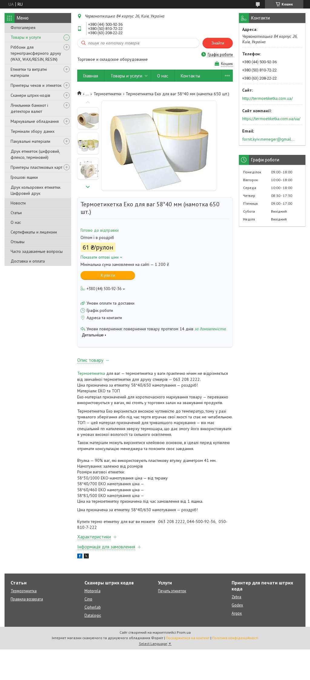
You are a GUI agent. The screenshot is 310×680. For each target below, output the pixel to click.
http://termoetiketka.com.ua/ (267, 98)
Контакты (190, 76)
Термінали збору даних (32, 131)
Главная (90, 76)
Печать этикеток (172, 590)
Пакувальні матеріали (30, 141)
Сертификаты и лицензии (34, 232)
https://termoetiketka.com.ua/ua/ (271, 118)
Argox (237, 613)
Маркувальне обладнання (35, 121)
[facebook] (79, 557)
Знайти (217, 43)
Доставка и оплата (28, 261)
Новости (18, 203)
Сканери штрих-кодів (30, 95)
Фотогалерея (23, 27)
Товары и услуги (26, 37)
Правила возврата (27, 599)
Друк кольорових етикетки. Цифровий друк (36, 190)
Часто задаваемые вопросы (37, 251)
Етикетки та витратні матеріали (29, 72)
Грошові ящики (24, 177)
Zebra (236, 597)
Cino (88, 599)
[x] (86, 557)
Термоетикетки (107, 93)
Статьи (16, 212)
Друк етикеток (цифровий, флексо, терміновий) (35, 154)
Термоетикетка (91, 373)
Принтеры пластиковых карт (36, 167)
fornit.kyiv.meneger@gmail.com (268, 139)
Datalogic (92, 615)
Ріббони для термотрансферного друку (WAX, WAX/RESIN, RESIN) (36, 53)
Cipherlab (92, 607)
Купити (108, 275)
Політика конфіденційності (235, 638)
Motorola (92, 590)
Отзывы (18, 241)
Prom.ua (184, 632)
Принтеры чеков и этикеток (36, 85)
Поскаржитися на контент (187, 638)
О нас (16, 222)
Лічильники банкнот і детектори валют (29, 108)
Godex (237, 605)
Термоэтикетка (24, 590)
